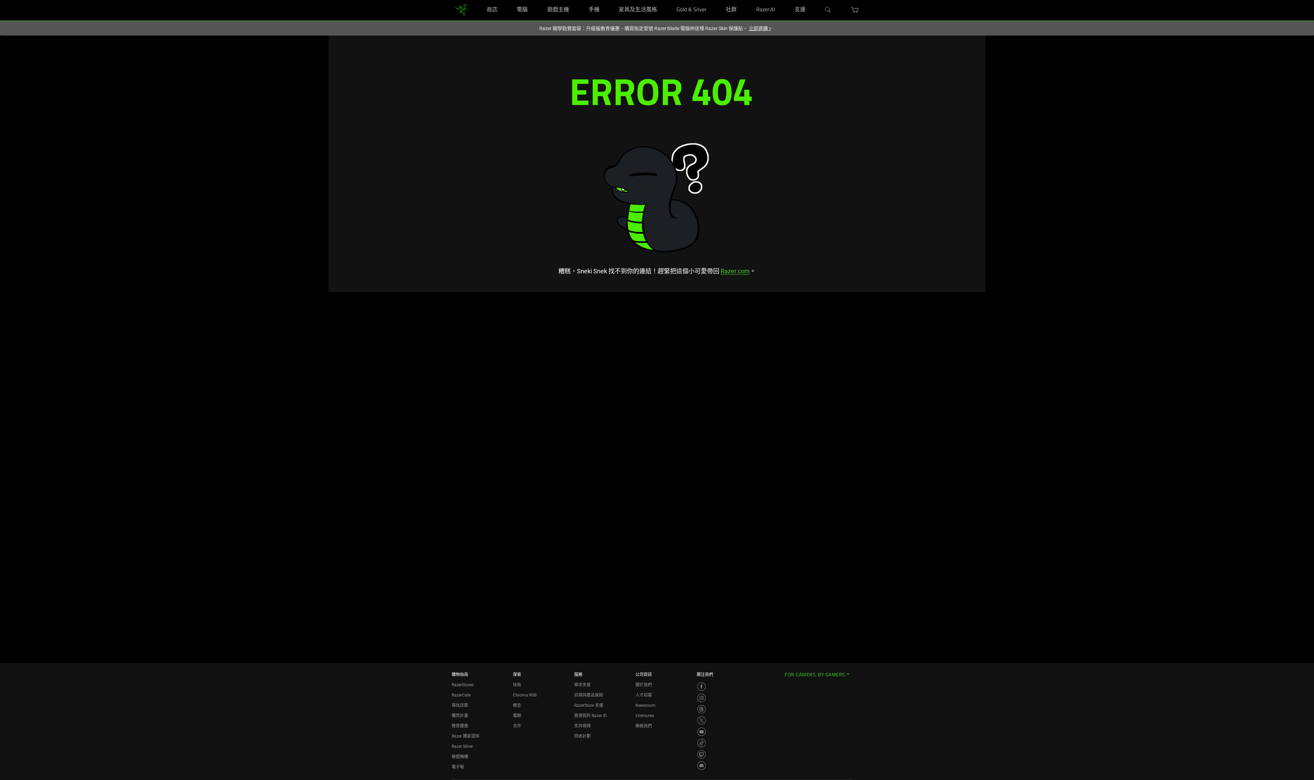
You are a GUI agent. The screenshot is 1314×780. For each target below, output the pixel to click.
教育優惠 (460, 726)
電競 (517, 715)
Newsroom (645, 705)
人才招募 (643, 695)
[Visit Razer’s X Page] (701, 720)
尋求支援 (582, 684)
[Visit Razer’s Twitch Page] (701, 754)
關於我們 (643, 684)
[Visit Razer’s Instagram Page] (701, 698)
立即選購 (760, 28)
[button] (855, 10)
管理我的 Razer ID (590, 715)
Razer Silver (462, 746)
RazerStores (463, 684)
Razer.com (735, 271)
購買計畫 (460, 715)
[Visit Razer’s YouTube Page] (701, 732)
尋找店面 (460, 705)
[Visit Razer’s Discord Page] (701, 765)
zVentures (644, 715)
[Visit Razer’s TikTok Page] (701, 743)
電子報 (458, 767)
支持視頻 (582, 726)
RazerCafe (461, 695)
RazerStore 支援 (588, 705)
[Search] (828, 9)
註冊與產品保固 (588, 695)
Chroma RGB (525, 695)
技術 (517, 684)
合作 (517, 726)
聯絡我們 (643, 726)
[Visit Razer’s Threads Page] (701, 709)
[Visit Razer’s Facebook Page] (701, 686)
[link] (461, 9)
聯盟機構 (460, 756)
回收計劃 (582, 736)
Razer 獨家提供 (465, 736)
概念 (517, 705)
